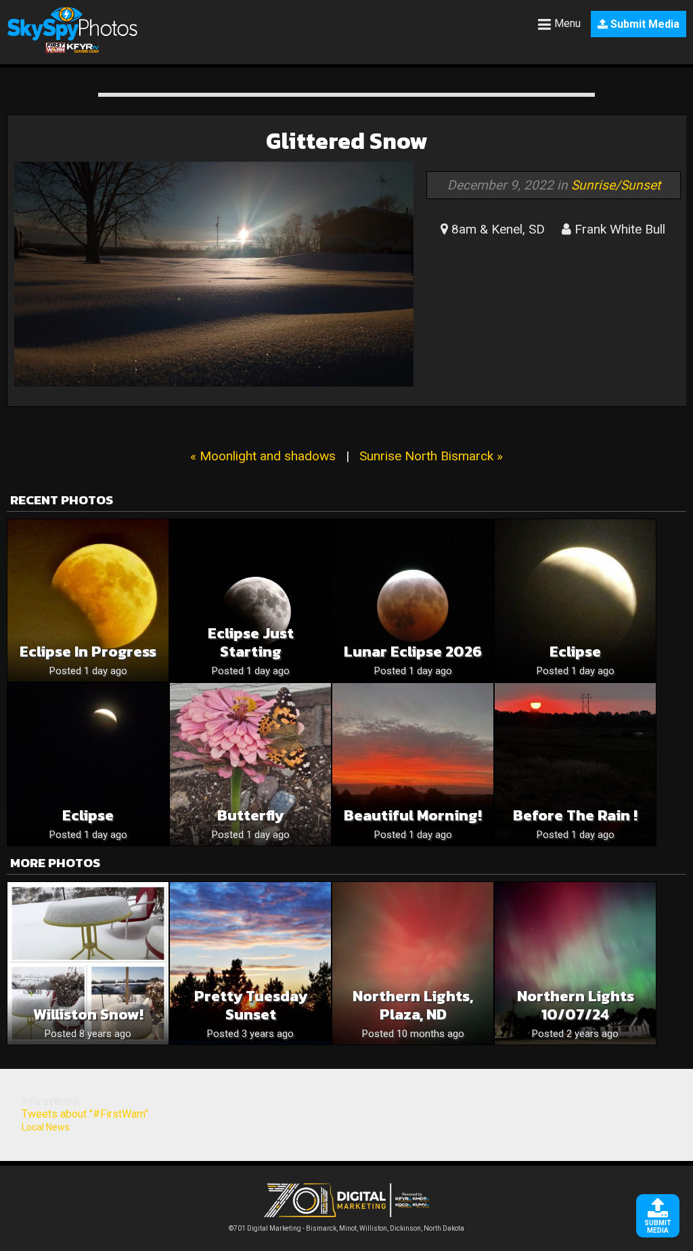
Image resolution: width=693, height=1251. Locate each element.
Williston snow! (88, 1014)
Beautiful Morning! (413, 815)
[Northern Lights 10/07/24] (575, 963)
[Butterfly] (250, 764)
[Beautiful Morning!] (413, 764)
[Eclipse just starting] (250, 600)
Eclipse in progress (88, 651)
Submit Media (643, 24)
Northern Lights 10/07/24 (575, 1005)
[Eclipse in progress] (88, 600)
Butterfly (250, 815)
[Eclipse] (575, 600)
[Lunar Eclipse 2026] (413, 600)
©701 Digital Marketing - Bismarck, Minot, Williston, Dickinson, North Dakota (346, 1228)
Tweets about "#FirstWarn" (85, 1113)
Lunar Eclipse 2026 (413, 651)
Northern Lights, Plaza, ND (413, 1005)
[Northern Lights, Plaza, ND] (413, 963)
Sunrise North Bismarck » (431, 456)
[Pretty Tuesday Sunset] (250, 963)
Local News (46, 1127)
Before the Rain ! (575, 815)
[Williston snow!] (88, 963)
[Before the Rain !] (575, 764)
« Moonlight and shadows (263, 456)
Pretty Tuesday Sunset (250, 1005)
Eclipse (575, 651)
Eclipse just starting (251, 642)
